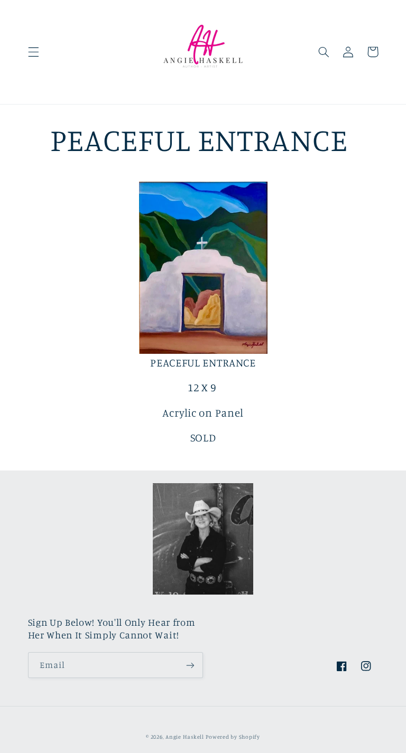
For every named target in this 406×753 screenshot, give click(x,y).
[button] (33, 52)
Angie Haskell (184, 736)
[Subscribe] (190, 665)
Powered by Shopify (233, 736)
